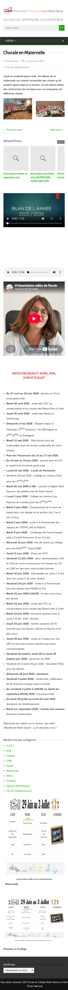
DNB (9, 760)
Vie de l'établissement (18, 67)
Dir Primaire (13, 61)
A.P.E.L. (10, 745)
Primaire (11, 780)
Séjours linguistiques (18, 785)
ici (34, 727)
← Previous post (12, 129)
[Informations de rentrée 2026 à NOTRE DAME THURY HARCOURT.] (43, 159)
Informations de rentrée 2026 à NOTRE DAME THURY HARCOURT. (42, 178)
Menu (9, 775)
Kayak (9, 765)
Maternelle (12, 770)
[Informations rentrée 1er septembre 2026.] (16, 159)
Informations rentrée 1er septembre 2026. (15, 176)
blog (8, 750)
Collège (10, 755)
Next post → (57, 129)
